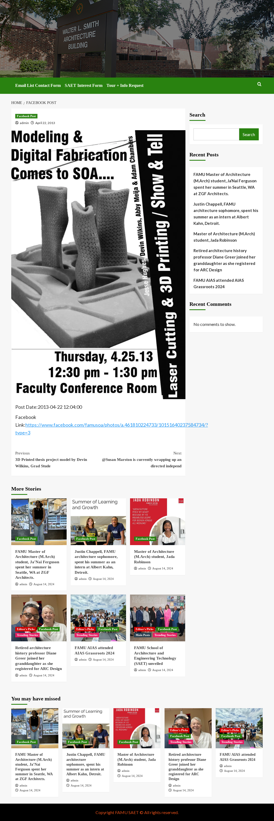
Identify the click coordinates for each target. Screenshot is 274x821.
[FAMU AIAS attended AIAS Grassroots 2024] (98, 618)
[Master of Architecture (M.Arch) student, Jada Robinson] (157, 521)
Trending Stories (27, 635)
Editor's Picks (26, 629)
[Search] (259, 84)
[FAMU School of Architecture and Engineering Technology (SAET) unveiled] (157, 618)
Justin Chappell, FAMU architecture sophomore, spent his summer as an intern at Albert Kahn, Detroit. (96, 562)
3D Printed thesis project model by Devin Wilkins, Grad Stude (51, 459)
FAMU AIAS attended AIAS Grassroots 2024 (218, 283)
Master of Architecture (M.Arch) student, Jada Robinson (154, 556)
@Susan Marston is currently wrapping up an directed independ (141, 459)
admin (24, 123)
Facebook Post (26, 116)
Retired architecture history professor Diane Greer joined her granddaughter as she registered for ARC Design (38, 658)
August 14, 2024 (43, 584)
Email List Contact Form (38, 85)
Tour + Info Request (124, 85)
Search (197, 115)
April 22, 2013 (45, 123)
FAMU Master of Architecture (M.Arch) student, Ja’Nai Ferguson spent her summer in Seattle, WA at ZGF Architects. (225, 184)
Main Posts (143, 635)
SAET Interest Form (83, 85)
